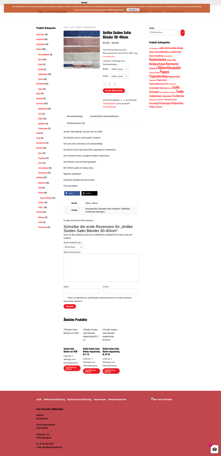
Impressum (100, 399)
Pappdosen (152, 73)
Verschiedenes (43, 167)
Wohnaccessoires (155, 106)
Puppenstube (152, 80)
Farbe (105, 76)
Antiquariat (40, 39)
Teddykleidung (155, 96)
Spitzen (40, 79)
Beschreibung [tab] (74, 116)
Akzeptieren (133, 10)
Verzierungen (165, 103)
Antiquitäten (40, 44)
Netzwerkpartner (117, 399)
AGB (38, 399)
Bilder (38, 93)
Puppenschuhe (174, 76)
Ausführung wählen (71, 368)
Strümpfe (154, 92)
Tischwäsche (42, 227)
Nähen (162, 67)
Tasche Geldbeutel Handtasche (167, 92)
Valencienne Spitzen (170, 99)
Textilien (39, 211)
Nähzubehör (173, 67)
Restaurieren (40, 142)
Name (67, 287)
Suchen (151, 27)
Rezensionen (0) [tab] (76, 123)
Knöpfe (40, 118)
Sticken (170, 88)
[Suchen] (183, 33)
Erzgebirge (42, 158)
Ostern (40, 162)
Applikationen (43, 108)
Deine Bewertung (73, 243)
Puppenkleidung (158, 76)
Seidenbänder (89, 27)
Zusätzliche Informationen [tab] (104, 116)
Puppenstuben (161, 79)
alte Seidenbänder (154, 48)
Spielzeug (39, 177)
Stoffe (40, 222)
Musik (38, 132)
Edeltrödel (39, 98)
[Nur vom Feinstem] (161, 399)
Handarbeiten (157, 59)
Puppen (40, 192)
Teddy (180, 91)
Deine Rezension (72, 252)
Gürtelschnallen (168, 56)
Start (66, 27)
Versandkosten (109, 56)
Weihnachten (42, 172)
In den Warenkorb (114, 91)
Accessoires (40, 34)
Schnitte (41, 202)
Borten (40, 59)
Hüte (174, 60)
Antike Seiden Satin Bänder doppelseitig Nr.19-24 (111, 351)
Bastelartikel (40, 83)
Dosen (40, 153)
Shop (72, 27)
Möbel (40, 187)
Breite (105, 69)
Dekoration (176, 51)
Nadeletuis (42, 123)
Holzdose (169, 60)
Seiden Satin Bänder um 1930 (70, 350)
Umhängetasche (153, 100)
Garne (40, 113)
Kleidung (41, 217)
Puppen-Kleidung (46, 197)
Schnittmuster (172, 84)
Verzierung (153, 103)
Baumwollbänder (44, 54)
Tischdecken (178, 96)
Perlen (38, 137)
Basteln (164, 52)
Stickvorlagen (43, 128)
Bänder (78, 27)
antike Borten (165, 48)
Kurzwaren (40, 103)
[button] (72, 193)
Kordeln (40, 69)
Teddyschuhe (167, 96)
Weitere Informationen (116, 10)
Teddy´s (41, 207)
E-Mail (106, 287)
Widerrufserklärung (54, 399)
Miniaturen (42, 182)
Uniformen (161, 99)
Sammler (39, 147)
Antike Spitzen (154, 51)
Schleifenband (109, 107)
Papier (40, 88)
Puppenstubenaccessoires (158, 83)
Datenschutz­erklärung (79, 399)
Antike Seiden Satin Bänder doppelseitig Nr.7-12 (91, 351)
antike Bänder (177, 48)
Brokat (40, 64)
